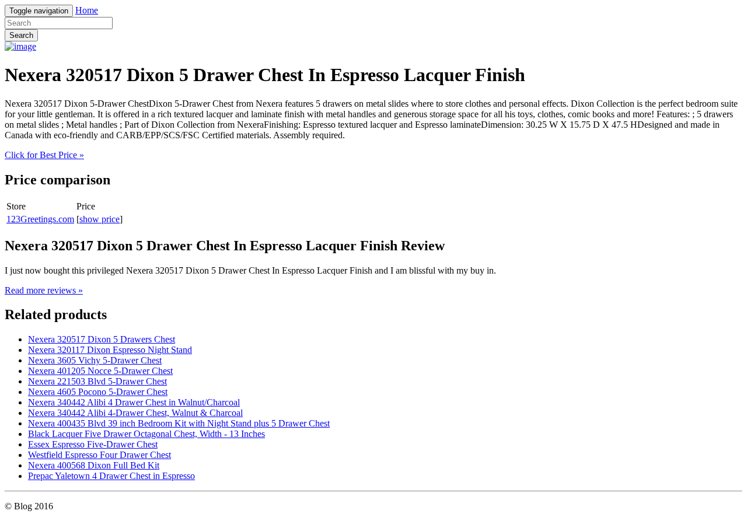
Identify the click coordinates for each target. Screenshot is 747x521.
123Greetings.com (40, 219)
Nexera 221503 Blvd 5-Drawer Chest (97, 381)
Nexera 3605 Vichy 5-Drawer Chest (95, 360)
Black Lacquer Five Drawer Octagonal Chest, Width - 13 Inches (146, 434)
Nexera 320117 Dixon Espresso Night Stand (110, 350)
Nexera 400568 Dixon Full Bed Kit (93, 465)
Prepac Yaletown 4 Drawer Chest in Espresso (111, 476)
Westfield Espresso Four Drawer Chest (99, 455)
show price (99, 219)
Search (21, 35)
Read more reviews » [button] (44, 290)
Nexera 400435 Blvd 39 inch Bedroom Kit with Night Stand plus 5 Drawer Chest (179, 423)
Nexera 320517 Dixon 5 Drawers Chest (101, 339)
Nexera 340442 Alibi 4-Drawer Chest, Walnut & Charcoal (135, 413)
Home (86, 10)
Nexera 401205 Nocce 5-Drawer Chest (100, 371)
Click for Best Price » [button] (44, 155)
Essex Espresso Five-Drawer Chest (93, 444)
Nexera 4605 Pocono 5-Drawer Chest (97, 392)
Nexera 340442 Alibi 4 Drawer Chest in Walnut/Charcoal (134, 402)
